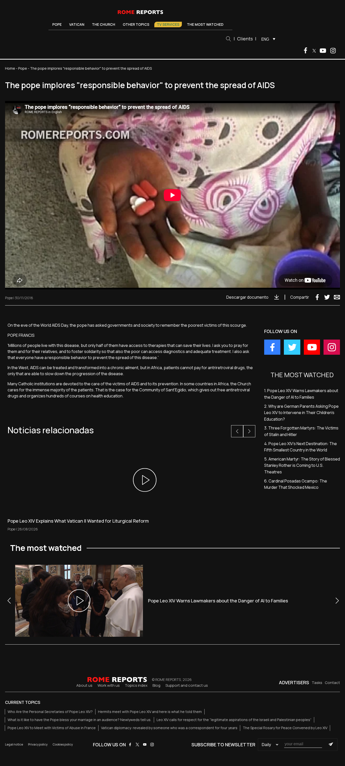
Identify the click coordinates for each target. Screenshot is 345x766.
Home (10, 68)
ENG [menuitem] (265, 39)
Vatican (76, 24)
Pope (57, 24)
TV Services (168, 24)
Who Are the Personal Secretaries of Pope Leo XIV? (50, 711)
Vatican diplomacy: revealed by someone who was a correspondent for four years (169, 727)
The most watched (205, 24)
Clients (245, 39)
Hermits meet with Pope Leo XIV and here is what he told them (150, 711)
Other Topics (136, 24)
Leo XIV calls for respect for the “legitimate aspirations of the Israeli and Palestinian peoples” (234, 719)
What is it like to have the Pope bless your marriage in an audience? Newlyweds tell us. (79, 719)
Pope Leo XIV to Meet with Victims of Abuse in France (52, 727)
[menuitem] (267, 38)
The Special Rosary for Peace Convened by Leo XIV (285, 727)
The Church (103, 24)
